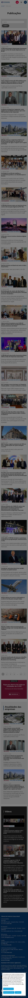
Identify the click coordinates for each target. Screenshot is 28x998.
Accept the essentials (9, 992)
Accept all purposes (8, 989)
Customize (18, 992)
